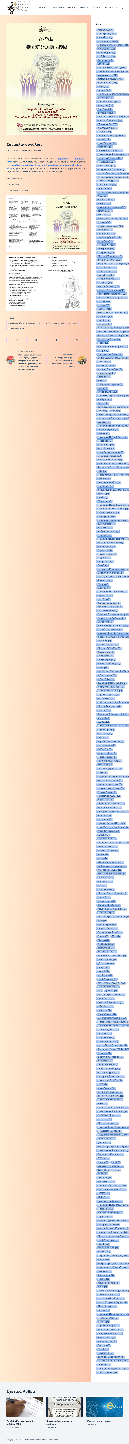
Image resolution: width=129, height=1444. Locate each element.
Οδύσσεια (104, 1177)
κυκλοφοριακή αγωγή (110, 784)
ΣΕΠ (102, 885)
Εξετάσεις (105, 316)
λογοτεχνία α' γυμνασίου (111, 874)
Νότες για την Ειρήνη (109, 354)
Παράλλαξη (105, 486)
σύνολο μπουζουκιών (110, 1092)
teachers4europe (107, 610)
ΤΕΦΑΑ (103, 1197)
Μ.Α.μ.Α (103, 940)
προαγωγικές (106, 944)
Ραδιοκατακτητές (108, 101)
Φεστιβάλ (105, 147)
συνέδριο (104, 599)
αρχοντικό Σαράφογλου (111, 1357)
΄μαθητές (104, 309)
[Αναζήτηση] (122, 8)
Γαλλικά (104, 301)
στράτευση (105, 1216)
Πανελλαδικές (107, 143)
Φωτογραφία (106, 998)
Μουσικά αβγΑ (107, 124)
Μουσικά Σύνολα (107, 1123)
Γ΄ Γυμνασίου (106, 245)
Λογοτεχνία (106, 49)
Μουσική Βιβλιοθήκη (109, 648)
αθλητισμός (105, 561)
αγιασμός (104, 229)
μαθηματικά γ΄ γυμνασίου (112, 866)
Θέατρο (104, 90)
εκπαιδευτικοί (106, 373)
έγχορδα (103, 1170)
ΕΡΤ (101, 380)
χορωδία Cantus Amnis (110, 741)
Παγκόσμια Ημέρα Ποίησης (112, 539)
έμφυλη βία (105, 580)
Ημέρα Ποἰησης (107, 180)
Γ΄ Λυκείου (104, 501)
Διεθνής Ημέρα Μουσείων (112, 955)
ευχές (102, 772)
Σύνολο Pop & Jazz (17, 328)
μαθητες (103, 967)
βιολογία (103, 376)
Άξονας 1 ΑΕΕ (107, 82)
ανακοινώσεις (106, 1139)
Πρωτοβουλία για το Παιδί (112, 1185)
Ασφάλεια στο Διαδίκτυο (111, 618)
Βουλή (102, 565)
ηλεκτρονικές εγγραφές (111, 687)
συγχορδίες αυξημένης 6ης (112, 1045)
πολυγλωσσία (106, 1088)
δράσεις (103, 493)
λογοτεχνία (105, 550)
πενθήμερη (105, 975)
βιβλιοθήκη (105, 749)
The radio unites (107, 846)
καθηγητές (105, 105)
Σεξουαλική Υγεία (108, 850)
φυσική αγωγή (106, 516)
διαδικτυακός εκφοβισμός (111, 1189)
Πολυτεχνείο (106, 162)
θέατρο (103, 584)
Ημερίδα (103, 361)
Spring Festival (106, 753)
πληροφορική (106, 444)
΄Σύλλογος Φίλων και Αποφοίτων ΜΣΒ (25, 323)
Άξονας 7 (104, 1251)
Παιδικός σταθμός (108, 1294)
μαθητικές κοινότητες (109, 1333)
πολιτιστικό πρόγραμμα (111, 207)
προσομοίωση (106, 546)
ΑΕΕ (102, 196)
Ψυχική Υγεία (106, 448)
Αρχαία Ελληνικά (108, 286)
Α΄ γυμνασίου (106, 271)
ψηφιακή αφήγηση (108, 1325)
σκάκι (102, 1174)
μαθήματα (104, 1010)
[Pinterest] (57, 340)
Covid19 (103, 718)
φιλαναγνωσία (106, 745)
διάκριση (104, 478)
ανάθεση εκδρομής (109, 237)
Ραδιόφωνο (106, 33)
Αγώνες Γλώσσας (108, 531)
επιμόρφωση (106, 233)
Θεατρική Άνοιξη (107, 392)
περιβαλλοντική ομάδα (111, 169)
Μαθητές (105, 30)
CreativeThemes (51, 1439)
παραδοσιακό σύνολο (110, 459)
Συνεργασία (106, 113)
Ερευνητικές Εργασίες (110, 1154)
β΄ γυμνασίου (106, 1037)
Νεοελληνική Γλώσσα (110, 691)
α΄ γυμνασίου (106, 889)
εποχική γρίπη (106, 659)
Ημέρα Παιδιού (106, 757)
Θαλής (102, 737)
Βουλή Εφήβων (107, 959)
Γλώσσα (104, 131)
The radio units (106, 1306)
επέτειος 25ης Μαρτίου (111, 290)
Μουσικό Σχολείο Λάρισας (112, 893)
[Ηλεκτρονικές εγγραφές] (104, 1407)
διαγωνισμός (105, 652)
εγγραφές (104, 1271)
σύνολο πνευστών (108, 512)
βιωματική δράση (108, 429)
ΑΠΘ (102, 920)
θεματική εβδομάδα (109, 482)
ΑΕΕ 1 (102, 1349)
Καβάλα (103, 1279)
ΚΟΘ (102, 471)
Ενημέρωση (27, 151)
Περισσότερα (109, 7)
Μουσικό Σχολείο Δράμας (111, 909)
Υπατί (102, 1287)
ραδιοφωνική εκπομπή (110, 1096)
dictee (102, 410)
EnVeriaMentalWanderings (112, 1018)
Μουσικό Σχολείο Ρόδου (111, 994)
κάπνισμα (104, 815)
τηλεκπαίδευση (107, 675)
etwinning (104, 211)
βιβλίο (102, 497)
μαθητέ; (111, 990)
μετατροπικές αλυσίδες (110, 1076)
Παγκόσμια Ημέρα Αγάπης (112, 1111)
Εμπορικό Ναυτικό (108, 1224)
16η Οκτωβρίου (107, 924)
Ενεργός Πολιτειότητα (110, 629)
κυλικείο (103, 1244)
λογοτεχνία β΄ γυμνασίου (112, 218)
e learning (105, 98)
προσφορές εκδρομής (110, 1213)
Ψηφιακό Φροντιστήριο (110, 803)
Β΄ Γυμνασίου (106, 267)
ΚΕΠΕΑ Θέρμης (107, 979)
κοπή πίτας (105, 733)
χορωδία (103, 422)
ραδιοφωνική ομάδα (109, 150)
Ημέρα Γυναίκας (107, 1372)
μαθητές (73, 323)
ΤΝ (117, 1170)
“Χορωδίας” (63, 158)
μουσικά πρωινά (107, 1064)
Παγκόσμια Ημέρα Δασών (112, 591)
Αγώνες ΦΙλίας (107, 952)
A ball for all (105, 800)
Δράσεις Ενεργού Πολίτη (111, 823)
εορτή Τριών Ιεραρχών (110, 452)
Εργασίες (104, 324)
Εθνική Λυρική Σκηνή (109, 932)
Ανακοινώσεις (108, 41)
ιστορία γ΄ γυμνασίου (109, 768)
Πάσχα (103, 343)
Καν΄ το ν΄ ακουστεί (110, 120)
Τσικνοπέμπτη (106, 901)
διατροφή (104, 1345)
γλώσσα (103, 1142)
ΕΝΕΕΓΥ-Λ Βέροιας (108, 1115)
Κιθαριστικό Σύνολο (109, 158)
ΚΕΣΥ (102, 1084)
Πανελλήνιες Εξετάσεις (111, 67)
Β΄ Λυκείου (104, 527)
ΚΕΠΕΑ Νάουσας (108, 1240)
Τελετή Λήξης (106, 679)
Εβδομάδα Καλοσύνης (110, 1329)
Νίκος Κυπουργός (108, 1041)
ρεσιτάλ (103, 971)
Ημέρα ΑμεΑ (105, 1209)
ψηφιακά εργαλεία (108, 694)
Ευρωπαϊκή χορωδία (55, 323)
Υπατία (103, 1162)
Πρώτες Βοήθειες (108, 1318)
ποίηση (103, 203)
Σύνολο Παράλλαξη (109, 260)
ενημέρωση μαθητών (109, 1201)
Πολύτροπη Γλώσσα (109, 1131)
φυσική (103, 667)
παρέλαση (104, 881)
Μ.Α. (116, 936)
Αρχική (42, 7)
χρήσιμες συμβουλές (109, 761)
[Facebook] (17, 340)
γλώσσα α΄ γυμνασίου (110, 862)
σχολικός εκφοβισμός (110, 226)
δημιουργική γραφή (109, 603)
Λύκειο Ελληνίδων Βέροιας (112, 1302)
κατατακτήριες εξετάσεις (112, 294)
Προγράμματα (107, 184)
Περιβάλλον (106, 252)
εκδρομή (103, 557)
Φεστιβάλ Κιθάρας (108, 831)
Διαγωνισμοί (106, 52)
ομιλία (102, 388)
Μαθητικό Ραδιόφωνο (110, 606)
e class (103, 305)
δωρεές (103, 214)
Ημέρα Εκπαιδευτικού (110, 1100)
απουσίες (104, 1119)
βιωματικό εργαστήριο (111, 135)
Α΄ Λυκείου (104, 1061)
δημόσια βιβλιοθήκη (109, 905)
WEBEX (103, 722)
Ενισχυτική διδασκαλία (110, 542)
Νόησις (103, 936)
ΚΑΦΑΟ (103, 1259)
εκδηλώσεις (105, 1006)
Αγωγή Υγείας (106, 365)
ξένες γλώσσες (107, 1014)
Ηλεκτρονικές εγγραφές (98, 1421)
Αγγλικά (104, 222)
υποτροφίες (105, 878)
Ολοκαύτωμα (106, 1275)
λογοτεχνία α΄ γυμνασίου (112, 312)
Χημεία (103, 854)
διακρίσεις (105, 60)
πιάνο (102, 858)
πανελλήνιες (105, 1181)
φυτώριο (103, 710)
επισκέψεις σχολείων (110, 780)
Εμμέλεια (105, 109)
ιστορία (103, 1310)
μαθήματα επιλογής (109, 1068)
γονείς (103, 64)
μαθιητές (103, 1364)
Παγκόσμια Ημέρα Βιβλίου (112, 437)
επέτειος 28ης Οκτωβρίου (112, 297)
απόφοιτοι (105, 282)
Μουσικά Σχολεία (108, 1248)
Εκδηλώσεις (106, 56)
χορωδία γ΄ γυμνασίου (110, 1166)
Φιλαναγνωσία (107, 75)
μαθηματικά (105, 655)
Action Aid (104, 1053)
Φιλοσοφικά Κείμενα (109, 870)
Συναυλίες (37, 151)
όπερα (102, 403)
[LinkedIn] (77, 340)
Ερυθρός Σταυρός (108, 987)
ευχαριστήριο (106, 729)
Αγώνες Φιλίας (106, 792)
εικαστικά (104, 535)
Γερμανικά (104, 595)
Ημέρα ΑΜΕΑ (106, 165)
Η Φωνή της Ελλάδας (110, 1080)
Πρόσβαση (105, 441)
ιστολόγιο (104, 1033)
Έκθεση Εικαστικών (109, 807)
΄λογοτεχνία (105, 1353)
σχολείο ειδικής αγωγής (111, 788)
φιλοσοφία (104, 819)
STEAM (103, 1158)
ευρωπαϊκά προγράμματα (112, 683)
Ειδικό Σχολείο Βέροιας (110, 1298)
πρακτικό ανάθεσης (109, 663)
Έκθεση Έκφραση (108, 1072)
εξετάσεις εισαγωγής (110, 79)
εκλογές (103, 1322)
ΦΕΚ (116, 1162)
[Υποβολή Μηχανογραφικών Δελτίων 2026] (24, 1407)
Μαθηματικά (106, 248)
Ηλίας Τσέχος (106, 913)
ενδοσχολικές (106, 524)
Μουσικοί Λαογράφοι (109, 706)
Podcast (103, 433)
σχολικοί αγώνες (107, 1029)
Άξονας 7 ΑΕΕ (106, 1337)
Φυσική (103, 139)
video (103, 86)
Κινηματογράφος (108, 278)
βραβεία (103, 835)
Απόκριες (104, 399)
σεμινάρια (104, 640)
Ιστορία (103, 320)
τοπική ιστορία (106, 1341)
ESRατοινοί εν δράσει (110, 384)
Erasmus (104, 588)
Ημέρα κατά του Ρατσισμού (112, 726)
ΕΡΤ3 (102, 1103)
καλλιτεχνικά (106, 698)
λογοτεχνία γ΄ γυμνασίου (111, 983)
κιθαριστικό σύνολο (109, 796)
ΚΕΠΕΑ (103, 1193)
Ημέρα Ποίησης (107, 554)
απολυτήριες (105, 948)
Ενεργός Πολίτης (107, 644)
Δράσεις (94, 7)
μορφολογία (105, 622)
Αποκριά (103, 897)
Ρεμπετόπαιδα (106, 839)
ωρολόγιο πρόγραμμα (110, 1057)
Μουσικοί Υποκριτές (110, 256)
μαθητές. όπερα (107, 928)
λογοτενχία (105, 765)
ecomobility (105, 275)
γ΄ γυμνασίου (106, 963)
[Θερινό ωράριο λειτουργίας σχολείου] (64, 1407)
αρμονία (104, 188)
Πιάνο (115, 410)
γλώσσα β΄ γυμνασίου (110, 573)
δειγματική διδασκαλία (110, 1002)
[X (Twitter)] (37, 340)
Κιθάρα (103, 350)
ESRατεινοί (105, 199)
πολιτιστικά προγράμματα (112, 346)
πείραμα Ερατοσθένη (110, 369)
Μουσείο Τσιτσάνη (108, 1283)
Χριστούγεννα (107, 128)
